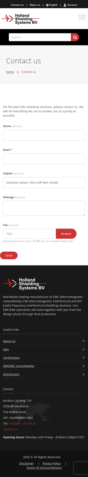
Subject (13, 173)
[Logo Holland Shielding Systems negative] (44, 284)
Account (72, 5)
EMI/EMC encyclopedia (18, 366)
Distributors (11, 374)
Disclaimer (26, 463)
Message (14, 197)
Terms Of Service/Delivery (44, 468)
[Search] (75, 37)
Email (7, 150)
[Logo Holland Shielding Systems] (20, 19)
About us (35, 5)
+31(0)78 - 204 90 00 (22, 423)
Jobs (6, 349)
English (53, 5)
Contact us (17, 5)
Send (8, 255)
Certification (11, 358)
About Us (9, 341)
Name (12, 126)
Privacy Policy (52, 463)
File (10, 225)
